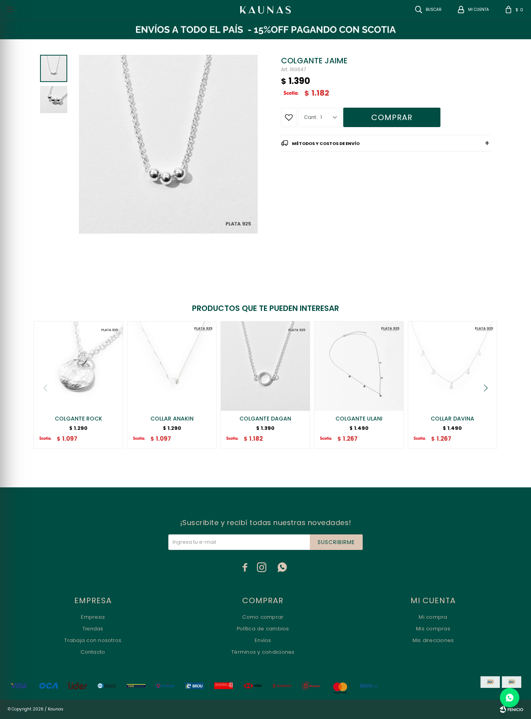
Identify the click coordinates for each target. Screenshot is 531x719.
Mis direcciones (433, 640)
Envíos (263, 640)
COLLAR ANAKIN (172, 418)
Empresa (93, 617)
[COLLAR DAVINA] (453, 366)
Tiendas (92, 628)
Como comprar (262, 617)
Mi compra (433, 617)
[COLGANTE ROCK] (78, 366)
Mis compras (433, 628)
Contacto (92, 652)
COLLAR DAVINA (452, 418)
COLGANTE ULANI (359, 418)
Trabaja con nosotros (92, 640)
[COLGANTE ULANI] (359, 366)
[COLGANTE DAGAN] (265, 366)
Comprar (391, 117)
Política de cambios (263, 628)
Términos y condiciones (263, 652)
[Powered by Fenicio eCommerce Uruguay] (511, 709)
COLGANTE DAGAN (265, 418)
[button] (486, 388)
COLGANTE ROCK (78, 418)
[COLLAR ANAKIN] (172, 366)
